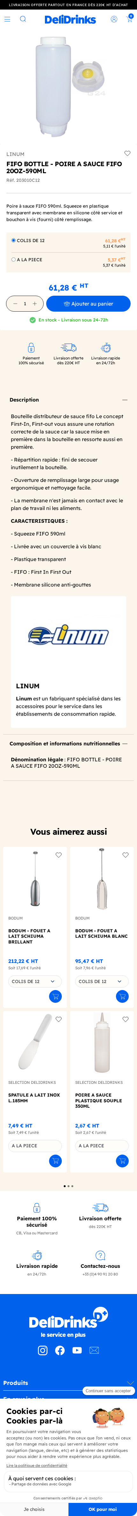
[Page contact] (94, 1353)
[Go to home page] (68, 1322)
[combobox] (35, 981)
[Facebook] (60, 1353)
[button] (15, 304)
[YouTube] (77, 1353)
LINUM (15, 154)
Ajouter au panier (92, 303)
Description (24, 399)
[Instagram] (42, 1353)
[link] (70, 19)
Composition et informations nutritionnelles (65, 743)
